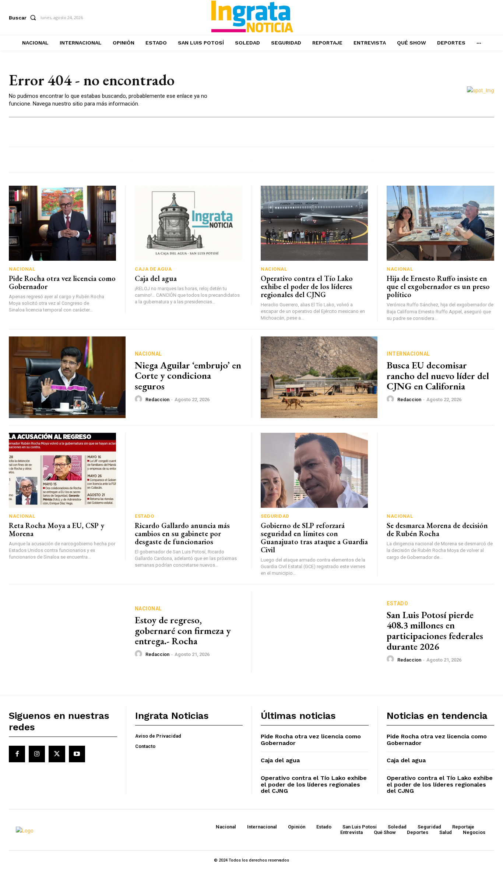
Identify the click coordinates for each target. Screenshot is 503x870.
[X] (57, 754)
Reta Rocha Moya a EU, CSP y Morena (56, 529)
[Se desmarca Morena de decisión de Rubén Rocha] (440, 470)
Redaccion (157, 399)
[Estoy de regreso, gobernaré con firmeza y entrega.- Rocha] (67, 632)
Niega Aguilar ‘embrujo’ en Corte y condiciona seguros (188, 375)
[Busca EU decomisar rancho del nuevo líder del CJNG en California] (319, 377)
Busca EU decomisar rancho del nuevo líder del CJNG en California (438, 375)
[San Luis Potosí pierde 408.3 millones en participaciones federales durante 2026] (319, 632)
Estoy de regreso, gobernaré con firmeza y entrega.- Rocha (183, 630)
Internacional (408, 353)
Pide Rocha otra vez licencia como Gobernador (62, 282)
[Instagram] (37, 754)
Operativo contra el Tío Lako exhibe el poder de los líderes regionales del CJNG (307, 286)
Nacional (22, 269)
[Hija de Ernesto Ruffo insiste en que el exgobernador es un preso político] (440, 223)
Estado (144, 516)
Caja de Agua (153, 269)
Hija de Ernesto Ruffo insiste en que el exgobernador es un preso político (438, 286)
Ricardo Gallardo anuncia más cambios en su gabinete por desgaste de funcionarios (182, 533)
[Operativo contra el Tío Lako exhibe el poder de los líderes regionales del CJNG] (314, 223)
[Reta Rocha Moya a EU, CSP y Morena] (62, 470)
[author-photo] (139, 399)
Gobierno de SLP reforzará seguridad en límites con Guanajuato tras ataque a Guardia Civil (314, 538)
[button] (24, 17)
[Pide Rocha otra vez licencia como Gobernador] (62, 223)
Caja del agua (156, 278)
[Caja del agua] (188, 223)
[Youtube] (77, 754)
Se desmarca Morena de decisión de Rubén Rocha (437, 529)
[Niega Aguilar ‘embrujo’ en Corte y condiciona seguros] (67, 377)
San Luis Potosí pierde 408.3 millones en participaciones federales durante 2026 (435, 631)
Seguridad (275, 516)
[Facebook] (17, 754)
